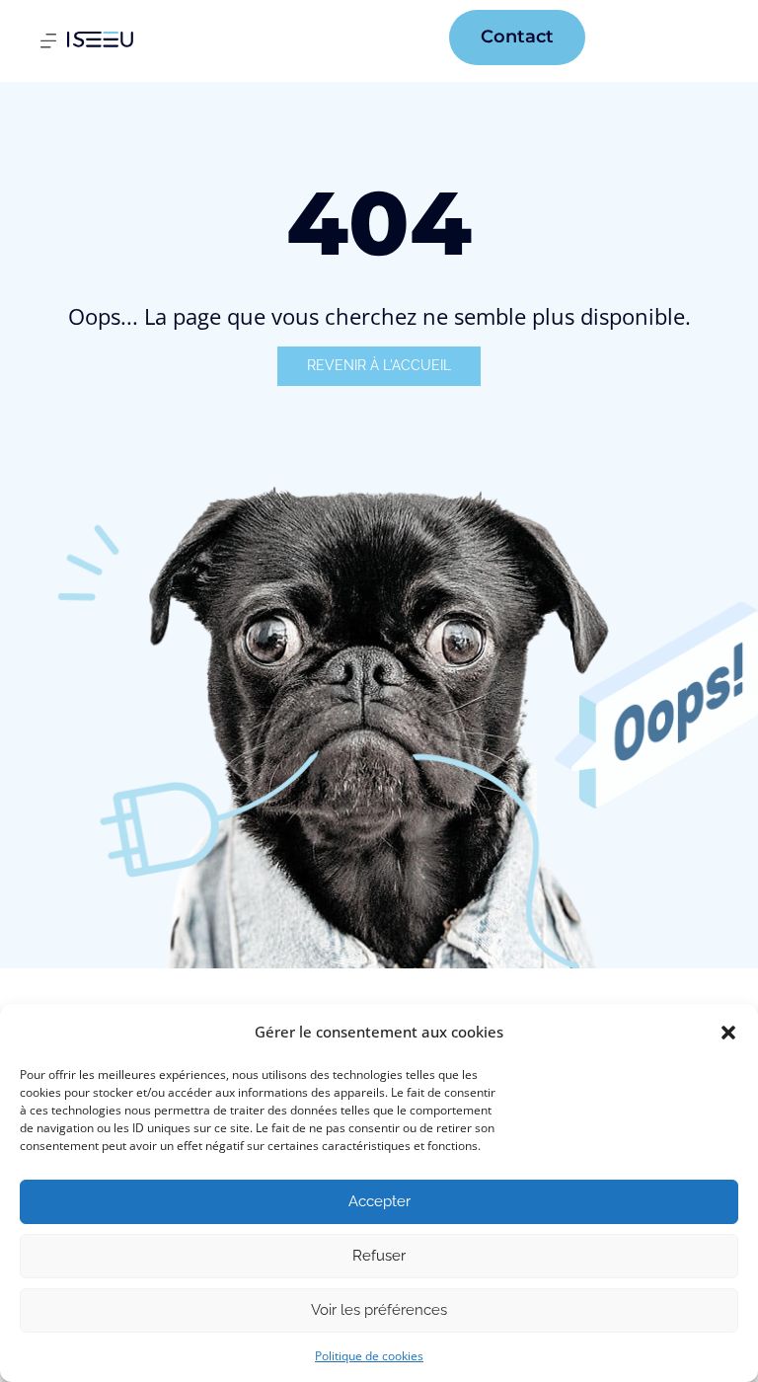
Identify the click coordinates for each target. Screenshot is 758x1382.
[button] (728, 1032)
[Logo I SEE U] (100, 39)
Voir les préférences (379, 1310)
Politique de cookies (369, 1355)
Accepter (379, 1201)
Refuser (379, 1256)
